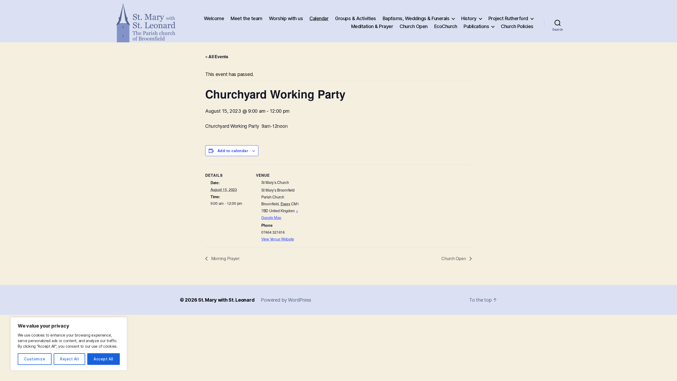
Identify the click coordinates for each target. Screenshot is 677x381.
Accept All (103, 359)
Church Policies (517, 26)
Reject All (69, 359)
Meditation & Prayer (372, 26)
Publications (476, 26)
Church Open (414, 26)
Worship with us (286, 18)
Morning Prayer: (225, 258)
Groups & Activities (355, 18)
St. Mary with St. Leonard (226, 300)
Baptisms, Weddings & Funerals (416, 18)
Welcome (214, 18)
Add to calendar (232, 150)
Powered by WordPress (286, 300)
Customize (34, 359)
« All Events (216, 56)
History (469, 18)
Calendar (318, 18)
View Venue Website (277, 239)
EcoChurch (445, 26)
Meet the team (246, 18)
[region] (69, 343)
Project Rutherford (508, 18)
